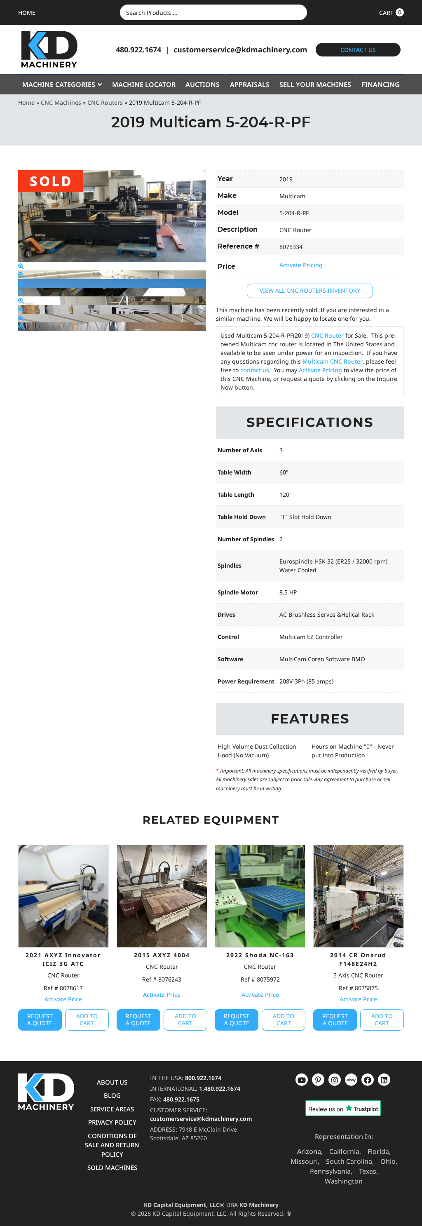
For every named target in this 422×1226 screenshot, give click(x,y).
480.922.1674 (138, 49)
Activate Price (63, 999)
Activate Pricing (301, 265)
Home (26, 102)
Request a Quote (40, 1019)
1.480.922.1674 (219, 1088)
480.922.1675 (181, 1099)
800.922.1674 (203, 1078)
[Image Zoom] (21, 266)
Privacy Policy (112, 1122)
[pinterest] (334, 1079)
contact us (254, 370)
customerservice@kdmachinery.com (240, 49)
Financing (380, 84)
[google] (318, 1079)
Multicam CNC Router (332, 361)
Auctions (202, 84)
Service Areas (112, 1109)
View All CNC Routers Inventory (310, 290)
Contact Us (358, 50)
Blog (112, 1095)
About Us (112, 1082)
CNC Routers (105, 102)
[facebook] (384, 1079)
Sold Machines (112, 1167)
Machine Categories (58, 84)
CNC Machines (61, 102)
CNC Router (327, 335)
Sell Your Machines (315, 84)
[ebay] (367, 1079)
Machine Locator (144, 84)
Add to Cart (87, 1019)
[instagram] (351, 1079)
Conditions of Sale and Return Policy (112, 1145)
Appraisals (250, 84)
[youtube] (301, 1079)
